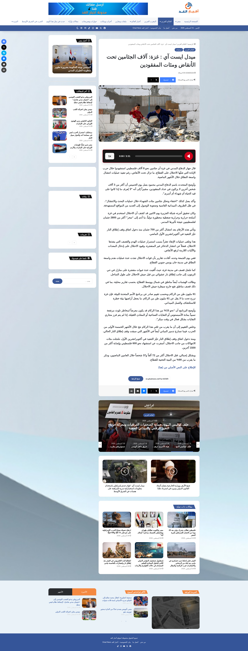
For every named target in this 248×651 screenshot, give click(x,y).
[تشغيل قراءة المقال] (188, 156)
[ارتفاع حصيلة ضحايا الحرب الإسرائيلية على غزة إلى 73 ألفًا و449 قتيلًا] (117, 520)
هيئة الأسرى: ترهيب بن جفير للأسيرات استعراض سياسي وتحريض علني (149, 426)
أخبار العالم (136, 21)
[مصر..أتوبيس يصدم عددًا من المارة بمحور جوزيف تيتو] (141, 613)
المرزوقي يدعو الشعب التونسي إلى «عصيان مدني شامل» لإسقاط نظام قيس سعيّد (80, 99)
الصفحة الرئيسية (191, 21)
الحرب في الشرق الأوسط (32, 21)
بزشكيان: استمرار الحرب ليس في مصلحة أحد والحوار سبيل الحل (80, 135)
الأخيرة (84, 592)
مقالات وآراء (73, 21)
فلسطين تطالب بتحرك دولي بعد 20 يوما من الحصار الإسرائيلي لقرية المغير (182, 532)
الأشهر (60, 592)
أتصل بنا (166, 28)
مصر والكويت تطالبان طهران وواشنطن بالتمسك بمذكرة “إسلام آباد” (150, 532)
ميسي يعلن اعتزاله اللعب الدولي (67, 612)
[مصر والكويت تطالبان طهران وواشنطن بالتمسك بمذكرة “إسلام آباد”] (149, 520)
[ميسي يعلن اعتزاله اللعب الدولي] (59, 113)
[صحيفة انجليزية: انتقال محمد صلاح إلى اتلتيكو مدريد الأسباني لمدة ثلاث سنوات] (141, 601)
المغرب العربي (150, 21)
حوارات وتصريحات (89, 21)
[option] (149, 426)
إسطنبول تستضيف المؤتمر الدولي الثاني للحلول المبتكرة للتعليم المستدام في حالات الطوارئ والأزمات (149, 563)
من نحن (174, 28)
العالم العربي (166, 21)
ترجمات (179, 50)
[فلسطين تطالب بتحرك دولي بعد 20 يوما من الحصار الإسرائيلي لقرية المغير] (181, 520)
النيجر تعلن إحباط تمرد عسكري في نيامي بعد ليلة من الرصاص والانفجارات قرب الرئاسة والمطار (182, 563)
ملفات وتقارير (120, 21)
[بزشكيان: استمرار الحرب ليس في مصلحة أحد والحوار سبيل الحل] (59, 136)
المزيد (15, 21)
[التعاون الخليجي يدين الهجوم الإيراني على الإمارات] (59, 124)
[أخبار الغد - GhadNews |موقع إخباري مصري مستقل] (188, 7)
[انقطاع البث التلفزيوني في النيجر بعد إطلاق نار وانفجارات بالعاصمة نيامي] (117, 550)
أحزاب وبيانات (106, 21)
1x (109, 156)
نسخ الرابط (135, 379)
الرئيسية (191, 44)
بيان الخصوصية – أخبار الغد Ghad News (147, 28)
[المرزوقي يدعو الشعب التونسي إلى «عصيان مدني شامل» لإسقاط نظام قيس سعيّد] (59, 100)
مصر (179, 21)
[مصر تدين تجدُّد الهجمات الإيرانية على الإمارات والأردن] (59, 148)
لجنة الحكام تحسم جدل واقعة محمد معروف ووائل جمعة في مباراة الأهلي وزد (73, 67)
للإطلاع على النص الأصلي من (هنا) (177, 367)
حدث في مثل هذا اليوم (55, 21)
